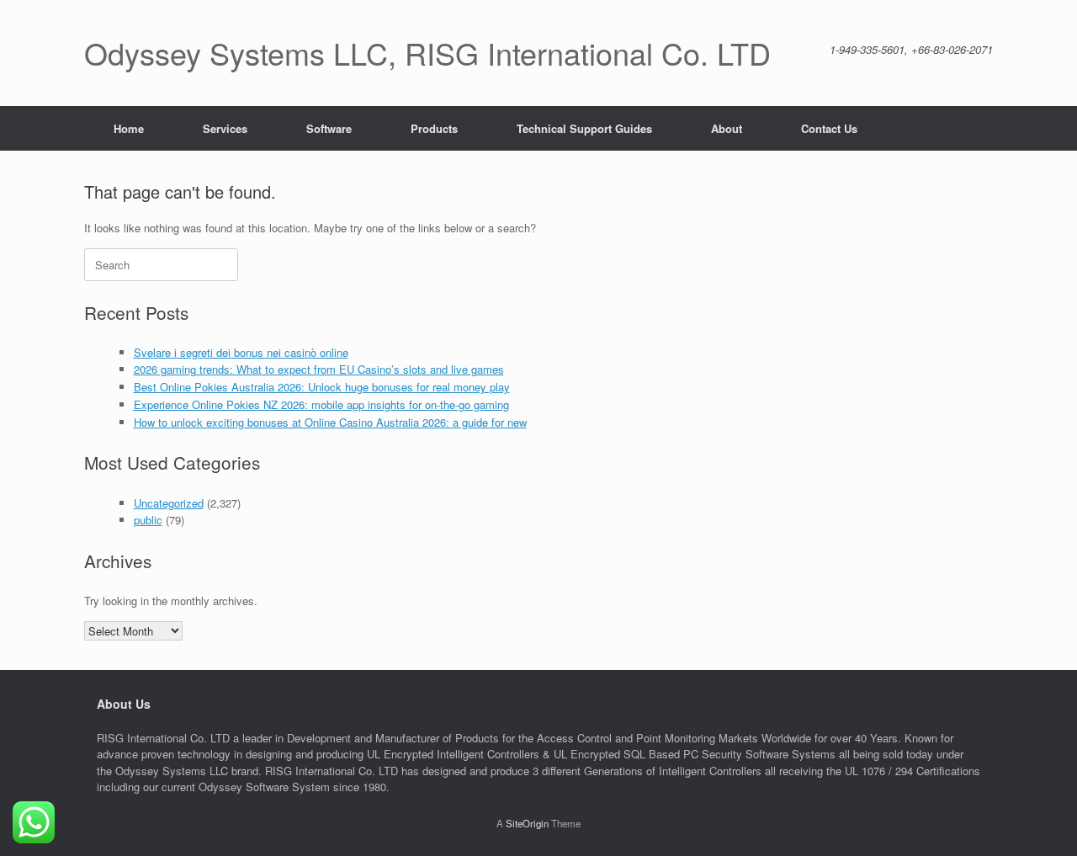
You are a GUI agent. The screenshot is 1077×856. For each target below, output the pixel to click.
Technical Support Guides (584, 128)
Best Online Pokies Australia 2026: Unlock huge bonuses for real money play (322, 387)
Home (129, 128)
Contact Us (829, 128)
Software (329, 128)
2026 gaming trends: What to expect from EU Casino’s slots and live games (319, 369)
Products (434, 128)
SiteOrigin (527, 823)
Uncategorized (169, 503)
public (148, 520)
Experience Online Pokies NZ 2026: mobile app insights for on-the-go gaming (321, 404)
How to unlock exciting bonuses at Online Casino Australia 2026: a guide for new (330, 422)
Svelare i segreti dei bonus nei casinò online (241, 352)
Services (225, 128)
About (726, 128)
